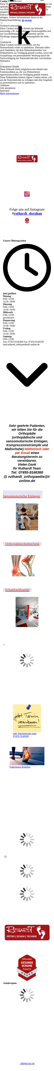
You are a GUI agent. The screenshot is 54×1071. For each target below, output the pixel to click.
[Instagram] (5, 856)
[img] (27, 8)
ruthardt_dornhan (28, 213)
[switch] (1, 39)
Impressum (27, 1063)
